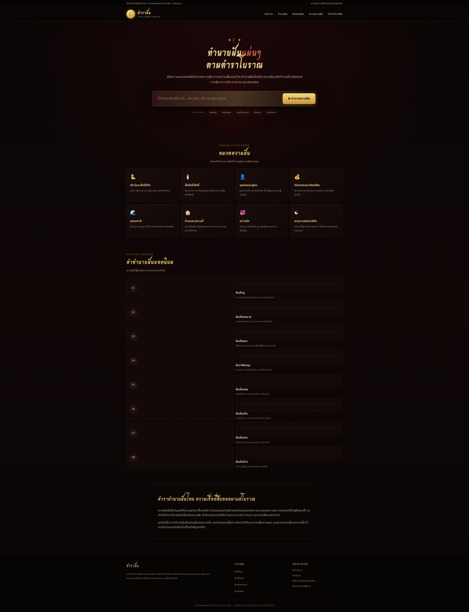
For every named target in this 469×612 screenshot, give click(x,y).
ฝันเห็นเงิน (239, 591)
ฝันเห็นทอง (271, 112)
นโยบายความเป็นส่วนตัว (303, 581)
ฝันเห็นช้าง (242, 462)
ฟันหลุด (257, 112)
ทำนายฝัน (282, 14)
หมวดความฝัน (316, 14)
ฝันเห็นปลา (242, 438)
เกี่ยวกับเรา (297, 570)
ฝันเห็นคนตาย (243, 112)
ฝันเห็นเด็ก (242, 414)
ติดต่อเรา (296, 575)
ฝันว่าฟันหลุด (243, 365)
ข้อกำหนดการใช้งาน (301, 586)
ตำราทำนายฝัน (335, 14)
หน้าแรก (269, 14)
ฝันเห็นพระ (226, 112)
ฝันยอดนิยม (298, 14)
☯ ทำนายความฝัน (299, 98)
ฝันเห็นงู (213, 112)
